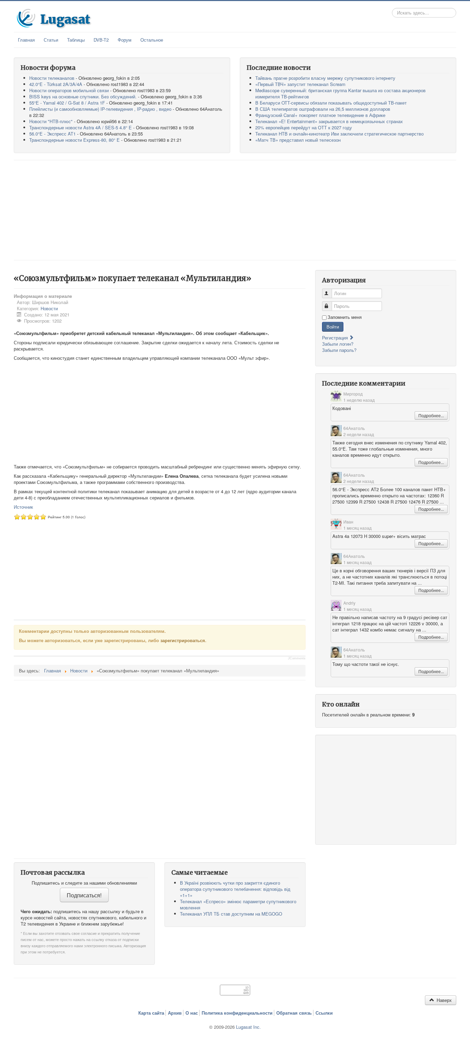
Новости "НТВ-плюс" (51, 121)
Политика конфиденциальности (237, 1013)
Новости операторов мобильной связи (69, 90)
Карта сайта (151, 1013)
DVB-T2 (101, 39)
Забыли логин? (337, 344)
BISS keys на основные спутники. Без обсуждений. (83, 96)
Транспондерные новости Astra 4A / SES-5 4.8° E (80, 127)
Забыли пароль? (339, 350)
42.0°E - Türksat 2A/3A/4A (55, 84)
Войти (333, 326)
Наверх (443, 1000)
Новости (49, 308)
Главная (26, 39)
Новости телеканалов (51, 78)
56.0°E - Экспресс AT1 (52, 133)
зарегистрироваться (182, 640)
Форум (124, 39)
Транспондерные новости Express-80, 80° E (74, 140)
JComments (297, 658)
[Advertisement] (235, 210)
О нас (191, 1013)
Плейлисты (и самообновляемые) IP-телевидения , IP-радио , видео (100, 109)
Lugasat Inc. (248, 1027)
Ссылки (324, 1013)
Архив (175, 1013)
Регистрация (335, 337)
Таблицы (76, 39)
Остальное (151, 39)
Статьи (51, 39)
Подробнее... (431, 415)
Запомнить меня (345, 317)
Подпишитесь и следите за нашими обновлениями (84, 883)
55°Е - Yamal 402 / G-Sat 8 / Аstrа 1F (67, 102)
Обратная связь (294, 1013)
